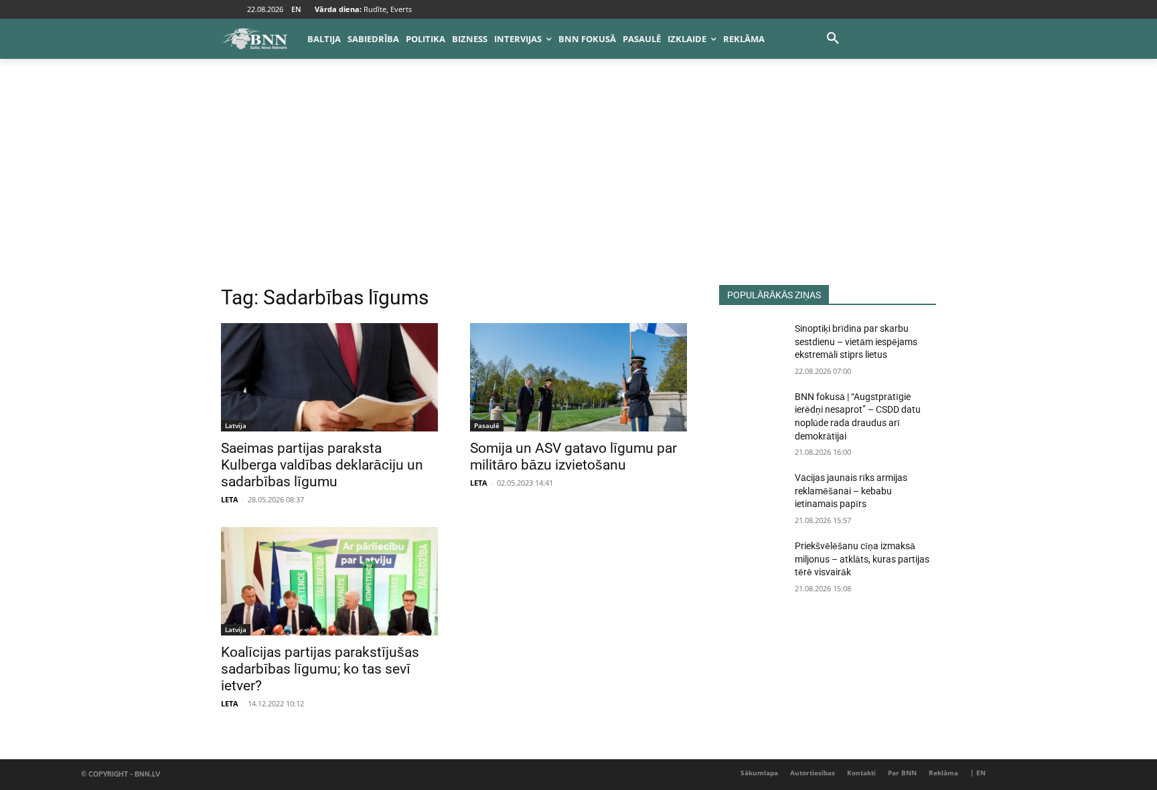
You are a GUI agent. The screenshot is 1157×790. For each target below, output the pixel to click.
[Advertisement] (578, 184)
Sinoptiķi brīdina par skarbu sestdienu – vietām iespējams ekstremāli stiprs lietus (856, 341)
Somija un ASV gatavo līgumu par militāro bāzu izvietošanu (573, 456)
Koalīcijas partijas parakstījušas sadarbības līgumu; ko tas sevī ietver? (320, 669)
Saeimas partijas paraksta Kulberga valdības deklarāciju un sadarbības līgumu (322, 465)
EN (296, 9)
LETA (229, 499)
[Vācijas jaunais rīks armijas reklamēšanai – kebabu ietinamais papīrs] (751, 494)
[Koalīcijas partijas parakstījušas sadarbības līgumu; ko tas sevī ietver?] (329, 581)
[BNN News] (254, 38)
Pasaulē (486, 425)
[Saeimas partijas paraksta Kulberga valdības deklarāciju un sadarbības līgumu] (329, 377)
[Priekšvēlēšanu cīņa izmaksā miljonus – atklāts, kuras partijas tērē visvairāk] (751, 562)
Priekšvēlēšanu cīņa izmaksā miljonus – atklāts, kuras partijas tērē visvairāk (862, 558)
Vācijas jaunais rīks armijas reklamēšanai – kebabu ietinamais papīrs (851, 490)
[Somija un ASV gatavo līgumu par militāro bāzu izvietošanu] (578, 377)
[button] (833, 39)
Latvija (235, 425)
